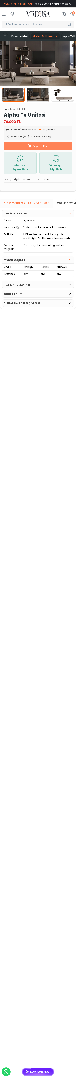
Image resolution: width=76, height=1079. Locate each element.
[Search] (69, 24)
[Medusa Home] (5, 36)
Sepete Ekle (40, 146)
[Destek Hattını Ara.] (12, 14)
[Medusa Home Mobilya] (38, 14)
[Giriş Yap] (63, 14)
